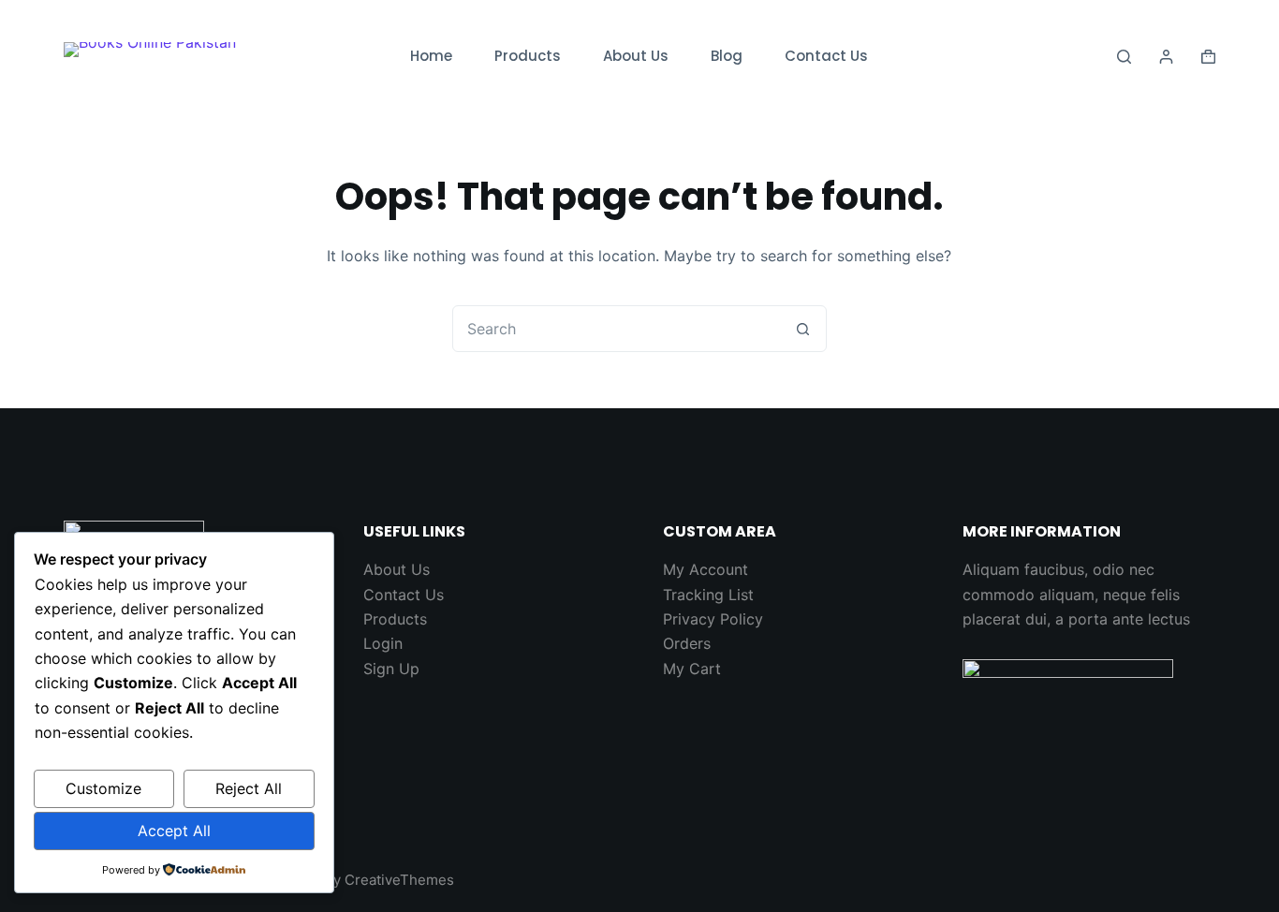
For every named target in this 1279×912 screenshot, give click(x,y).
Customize (103, 788)
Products (527, 56)
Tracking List (708, 594)
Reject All (248, 788)
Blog (726, 56)
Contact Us (826, 56)
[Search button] (803, 328)
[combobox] (617, 328)
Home (431, 56)
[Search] (1124, 57)
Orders (687, 643)
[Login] (1166, 57)
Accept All (174, 830)
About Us (636, 56)
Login (383, 643)
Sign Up (391, 668)
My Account (705, 569)
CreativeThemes (399, 880)
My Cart (692, 668)
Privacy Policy (713, 619)
